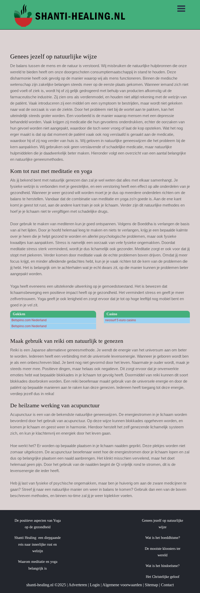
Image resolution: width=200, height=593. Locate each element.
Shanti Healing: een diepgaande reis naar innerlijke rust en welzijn (37, 544)
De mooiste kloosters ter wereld (162, 552)
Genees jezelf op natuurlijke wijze (162, 524)
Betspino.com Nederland (29, 320)
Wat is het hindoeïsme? (162, 566)
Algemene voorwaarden (122, 585)
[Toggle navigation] (181, 9)
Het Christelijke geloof (162, 577)
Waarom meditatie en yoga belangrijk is (37, 565)
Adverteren (77, 585)
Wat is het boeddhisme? (162, 538)
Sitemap (151, 585)
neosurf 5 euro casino (120, 320)
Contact (167, 585)
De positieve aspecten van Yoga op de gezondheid (38, 524)
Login (95, 585)
